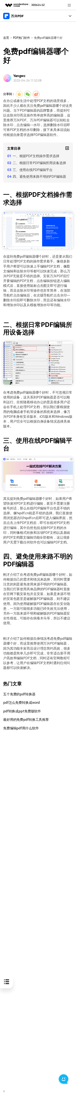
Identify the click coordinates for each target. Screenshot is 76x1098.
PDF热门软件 (21, 37)
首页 (6, 37)
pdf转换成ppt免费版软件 (22, 711)
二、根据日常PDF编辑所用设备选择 (39, 163)
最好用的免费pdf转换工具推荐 (26, 720)
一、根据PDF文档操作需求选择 (36, 156)
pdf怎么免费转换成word (21, 703)
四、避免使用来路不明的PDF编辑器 (39, 177)
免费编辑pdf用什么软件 (21, 728)
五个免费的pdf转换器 (19, 694)
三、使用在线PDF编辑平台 (33, 170)
